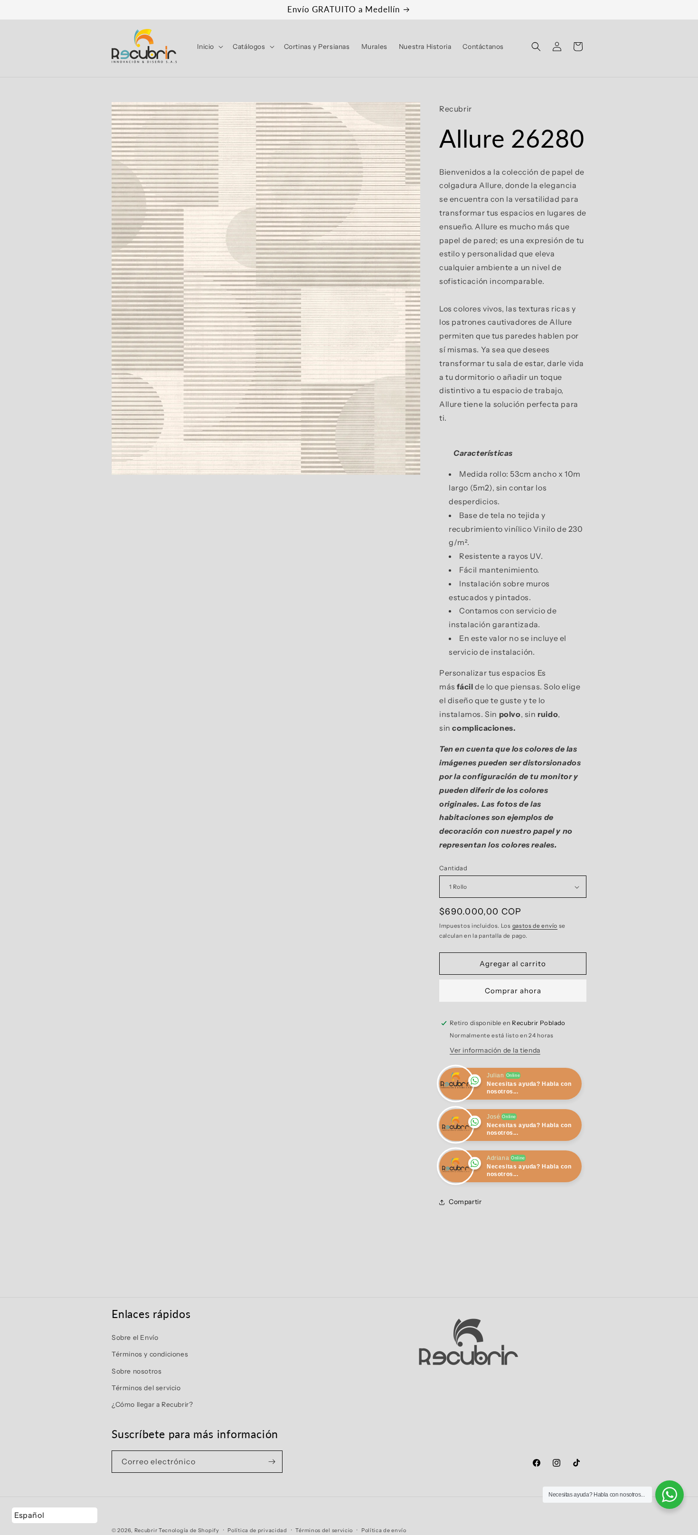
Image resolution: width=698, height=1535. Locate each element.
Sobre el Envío (135, 1337)
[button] (209, 47)
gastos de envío (535, 925)
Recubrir (146, 1530)
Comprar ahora (513, 990)
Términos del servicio (146, 1387)
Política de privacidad (257, 1529)
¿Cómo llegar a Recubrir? (152, 1404)
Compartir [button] (465, 1201)
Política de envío (383, 1529)
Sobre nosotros (136, 1370)
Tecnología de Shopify (189, 1530)
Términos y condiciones (150, 1354)
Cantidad (453, 868)
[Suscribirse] (271, 1461)
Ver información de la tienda (495, 1050)
